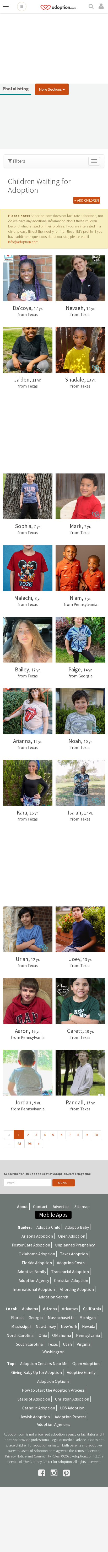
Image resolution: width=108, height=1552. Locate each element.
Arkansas (70, 1308)
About (22, 1206)
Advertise (61, 1206)
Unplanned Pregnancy (75, 1245)
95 (19, 1143)
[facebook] (42, 1473)
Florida (17, 1317)
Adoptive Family (32, 1271)
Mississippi (21, 1326)
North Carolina (20, 1335)
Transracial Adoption (70, 1271)
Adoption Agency (34, 1280)
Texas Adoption (74, 1253)
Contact (40, 1206)
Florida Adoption (37, 1262)
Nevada (88, 1326)
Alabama (30, 1308)
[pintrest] (66, 1473)
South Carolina (29, 1344)
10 (96, 1134)
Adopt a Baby (77, 1227)
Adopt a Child (48, 1227)
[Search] (92, 6)
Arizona (50, 1308)
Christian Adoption (71, 1280)
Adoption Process (71, 1416)
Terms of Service (87, 1450)
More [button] (50, 89)
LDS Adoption (72, 1407)
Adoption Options (53, 1381)
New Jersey (46, 1326)
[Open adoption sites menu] (21, 6)
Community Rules (47, 1456)
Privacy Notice (15, 1456)
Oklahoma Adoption (37, 1253)
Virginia (83, 1344)
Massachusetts (61, 1317)
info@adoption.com (23, 241)
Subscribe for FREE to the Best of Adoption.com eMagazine (47, 1174)
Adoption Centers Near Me (43, 1363)
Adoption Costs (71, 1262)
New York (69, 1326)
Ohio (43, 1335)
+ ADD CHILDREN (86, 200)
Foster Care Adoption (31, 1245)
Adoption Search (53, 1296)
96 (29, 1143)
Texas (53, 1344)
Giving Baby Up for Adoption (36, 1372)
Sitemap (82, 1206)
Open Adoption (71, 1236)
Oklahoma (61, 1335)
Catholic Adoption (38, 1407)
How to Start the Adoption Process (53, 1390)
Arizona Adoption (37, 1236)
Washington (53, 1351)
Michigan (87, 1317)
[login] (102, 6)
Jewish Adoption (35, 1416)
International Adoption (34, 1289)
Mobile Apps (53, 1214)
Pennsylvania (88, 1335)
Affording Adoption (77, 1289)
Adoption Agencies (53, 1424)
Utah (67, 1344)
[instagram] (55, 1473)
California (92, 1308)
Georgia (36, 1317)
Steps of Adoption (34, 1399)
